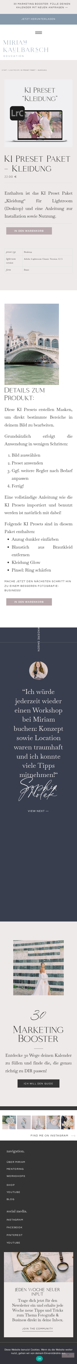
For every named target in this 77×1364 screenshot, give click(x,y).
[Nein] (68, 1355)
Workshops (16, 1176)
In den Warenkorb (29, 231)
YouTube (13, 1192)
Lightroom (14, 70)
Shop (11, 1185)
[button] (38, 811)
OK (39, 1358)
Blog (11, 1199)
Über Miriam (16, 1162)
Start (4, 70)
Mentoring (15, 1169)
